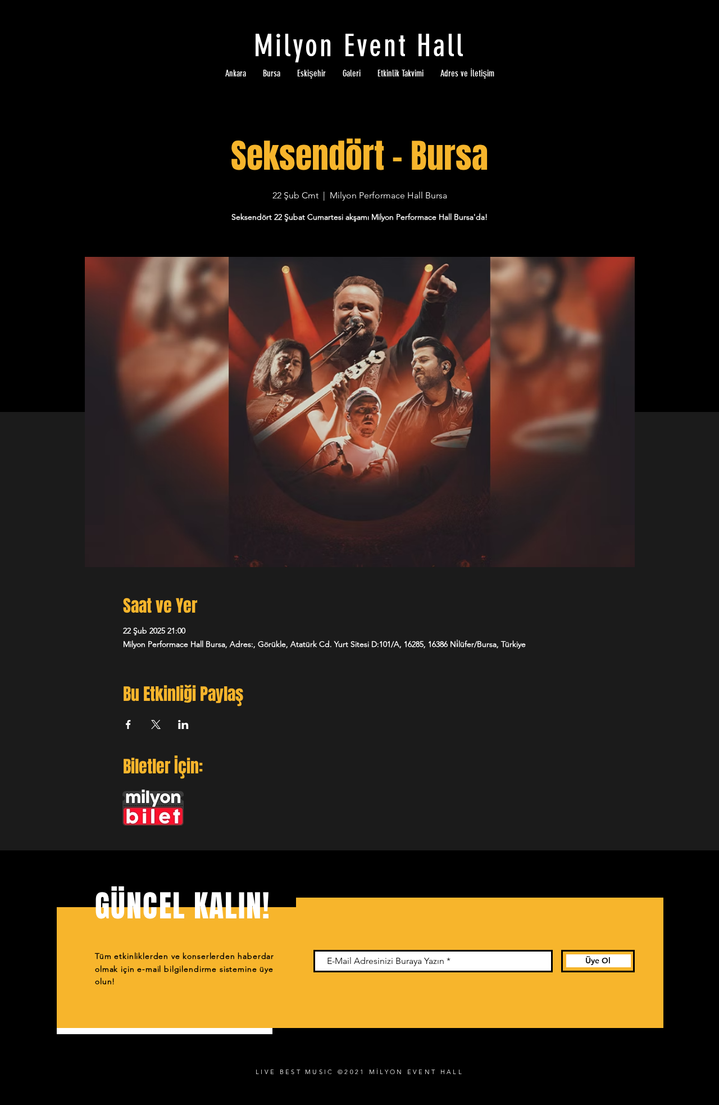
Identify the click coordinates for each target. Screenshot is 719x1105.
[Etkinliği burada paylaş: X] (156, 724)
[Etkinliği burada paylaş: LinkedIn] (183, 724)
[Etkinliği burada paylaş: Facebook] (128, 724)
